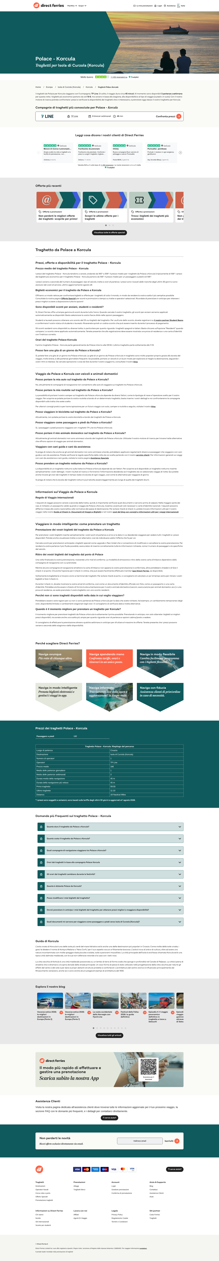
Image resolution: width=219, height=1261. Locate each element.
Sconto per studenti (43, 1225)
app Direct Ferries (140, 571)
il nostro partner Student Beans (168, 320)
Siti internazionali (42, 1222)
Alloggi (76, 1186)
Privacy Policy (117, 1215)
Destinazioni (40, 1186)
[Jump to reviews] (109, 77)
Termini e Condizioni (119, 1222)
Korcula (89, 87)
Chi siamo (39, 1215)
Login (114, 1186)
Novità (38, 1218)
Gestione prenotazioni (120, 1190)
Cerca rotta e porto (42, 1193)
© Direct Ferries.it (41, 1244)
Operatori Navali (41, 1190)
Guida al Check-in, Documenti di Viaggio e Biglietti (77, 512)
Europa (49, 87)
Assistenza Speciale (99, 458)
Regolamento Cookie (120, 1218)
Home (38, 87)
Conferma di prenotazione (122, 1193)
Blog (151, 1186)
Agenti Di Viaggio (80, 1218)
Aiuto (152, 1197)
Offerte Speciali (68, 299)
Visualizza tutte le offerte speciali (109, 233)
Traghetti (153, 1218)
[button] (111, 827)
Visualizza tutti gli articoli (109, 1035)
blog (135, 362)
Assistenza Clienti (157, 1193)
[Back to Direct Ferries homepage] (48, 5)
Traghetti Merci (79, 1190)
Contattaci (154, 1190)
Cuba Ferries (155, 1215)
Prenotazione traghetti (44, 1200)
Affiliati (76, 1215)
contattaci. (143, 1248)
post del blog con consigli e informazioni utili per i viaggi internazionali (146, 512)
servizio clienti (142, 455)
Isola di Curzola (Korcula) (69, 87)
